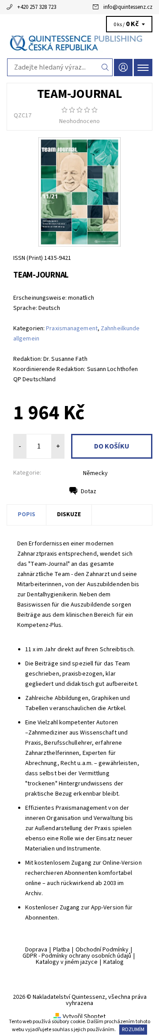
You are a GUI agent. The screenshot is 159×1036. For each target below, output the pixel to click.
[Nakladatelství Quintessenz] (79, 43)
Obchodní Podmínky (102, 950)
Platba (61, 950)
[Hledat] (105, 67)
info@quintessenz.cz (127, 7)
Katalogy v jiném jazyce (67, 962)
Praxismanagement (72, 328)
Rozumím (133, 1029)
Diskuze (69, 514)
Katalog (113, 962)
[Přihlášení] (123, 67)
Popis (26, 514)
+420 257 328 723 (36, 7)
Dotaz (88, 491)
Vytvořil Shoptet (84, 1016)
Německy (95, 473)
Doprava (36, 950)
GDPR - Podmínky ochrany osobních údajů (77, 956)
